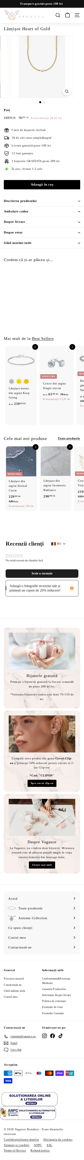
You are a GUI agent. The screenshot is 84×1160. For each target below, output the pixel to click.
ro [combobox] (59, 543)
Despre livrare (14, 222)
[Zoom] (67, 91)
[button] (42, 573)
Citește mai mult (42, 864)
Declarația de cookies (58, 1139)
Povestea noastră (14, 978)
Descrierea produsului (20, 201)
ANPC (38, 1145)
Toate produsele (69, 438)
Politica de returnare (54, 1001)
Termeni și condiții (16, 1145)
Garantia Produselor (54, 989)
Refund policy (40, 1150)
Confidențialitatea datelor (21, 1139)
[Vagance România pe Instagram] (44, 1035)
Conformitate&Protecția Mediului (56, 980)
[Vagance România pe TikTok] (60, 1035)
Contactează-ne (13, 984)
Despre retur (13, 232)
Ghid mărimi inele (18, 243)
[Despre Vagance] (42, 817)
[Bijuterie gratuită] (42, 651)
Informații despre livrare (56, 995)
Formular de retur (52, 1007)
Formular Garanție (53, 1013)
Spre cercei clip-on (42, 783)
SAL (49, 1145)
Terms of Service (15, 1150)
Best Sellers (43, 338)
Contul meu (11, 996)
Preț (7, 110)
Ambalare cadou (16, 211)
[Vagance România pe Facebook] (52, 1035)
